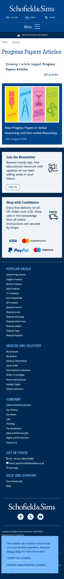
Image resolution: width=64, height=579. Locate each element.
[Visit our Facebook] (20, 517)
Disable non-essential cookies (26, 565)
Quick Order (12, 366)
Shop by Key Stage (15, 317)
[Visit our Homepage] (32, 8)
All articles (51, 74)
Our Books (11, 415)
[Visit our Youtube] (40, 517)
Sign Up (13, 187)
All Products (12, 303)
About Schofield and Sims (18, 405)
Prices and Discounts (16, 380)
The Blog (10, 424)
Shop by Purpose (14, 335)
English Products (14, 279)
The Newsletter (14, 428)
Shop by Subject (14, 326)
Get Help (13, 468)
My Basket (11, 356)
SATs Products (13, 289)
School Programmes (16, 275)
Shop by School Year (16, 321)
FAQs (8, 486)
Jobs (8, 419)
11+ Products (12, 293)
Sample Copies (13, 384)
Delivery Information (16, 361)
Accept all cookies (19, 558)
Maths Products (14, 284)
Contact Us (11, 443)
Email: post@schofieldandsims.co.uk (26, 463)
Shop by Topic (12, 331)
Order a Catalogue (15, 375)
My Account (12, 352)
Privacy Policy (14, 551)
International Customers (18, 370)
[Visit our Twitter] (30, 517)
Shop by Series (13, 312)
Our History (12, 410)
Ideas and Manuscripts (17, 433)
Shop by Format (14, 307)
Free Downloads (14, 298)
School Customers (14, 389)
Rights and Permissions (17, 438)
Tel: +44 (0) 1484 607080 (21, 459)
